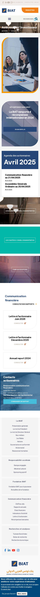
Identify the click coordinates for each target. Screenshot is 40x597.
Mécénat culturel (20, 469)
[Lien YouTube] (8, 2)
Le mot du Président (20, 429)
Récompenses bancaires (20, 520)
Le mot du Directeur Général (20, 432)
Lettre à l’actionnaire (20, 517)
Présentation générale (20, 426)
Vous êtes (30, 10)
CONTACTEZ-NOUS (31, 2)
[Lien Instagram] (11, 2)
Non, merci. (22, 594)
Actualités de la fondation (20, 490)
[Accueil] (9, 10)
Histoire (20, 441)
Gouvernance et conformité (20, 445)
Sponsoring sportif (20, 472)
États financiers (20, 510)
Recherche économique (20, 540)
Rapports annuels (20, 507)
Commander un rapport (20, 401)
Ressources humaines (20, 451)
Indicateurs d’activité (20, 513)
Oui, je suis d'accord (9, 594)
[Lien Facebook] (3, 2)
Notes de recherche (20, 537)
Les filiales (20, 438)
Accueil (5, 31)
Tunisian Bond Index (20, 534)
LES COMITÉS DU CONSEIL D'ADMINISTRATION (20, 240)
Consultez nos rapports (23, 304)
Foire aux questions (20, 269)
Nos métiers (20, 435)
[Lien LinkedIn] (5, 2)
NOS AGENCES (17, 2)
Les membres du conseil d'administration (20, 211)
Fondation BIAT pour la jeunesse (20, 487)
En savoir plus (20, 129)
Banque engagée (20, 465)
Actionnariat (20, 448)
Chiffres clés (20, 504)
